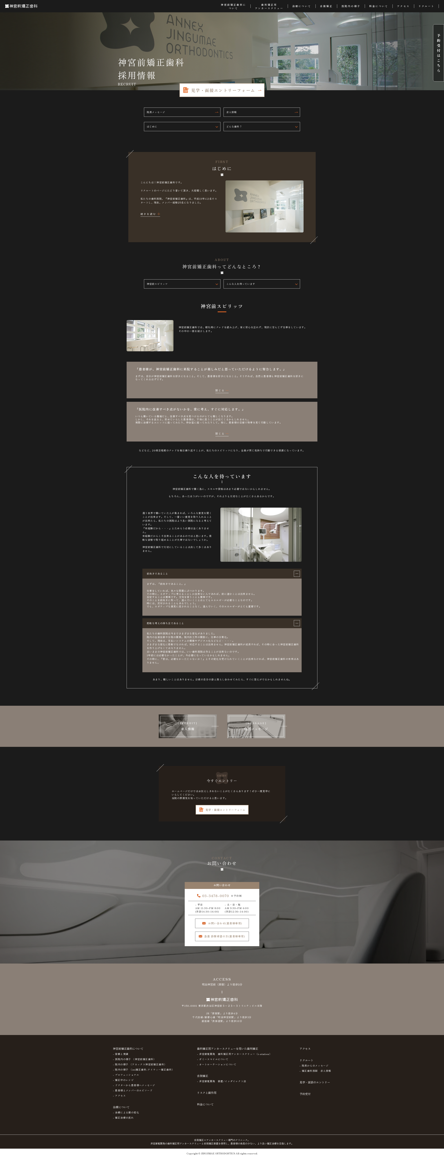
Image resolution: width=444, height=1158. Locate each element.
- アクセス (119, 1095)
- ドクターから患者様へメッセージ (134, 1085)
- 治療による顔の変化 (126, 1112)
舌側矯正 (202, 1075)
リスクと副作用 (206, 1092)
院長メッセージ (156, 112)
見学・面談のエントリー (315, 1082)
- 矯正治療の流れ (123, 1117)
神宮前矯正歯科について (128, 1048)
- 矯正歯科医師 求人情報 (315, 1071)
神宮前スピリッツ (157, 284)
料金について (205, 1104)
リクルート (306, 1060)
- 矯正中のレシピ (123, 1080)
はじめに (152, 126)
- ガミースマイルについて (213, 1059)
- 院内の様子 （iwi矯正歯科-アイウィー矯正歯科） (143, 1069)
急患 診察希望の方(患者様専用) (224, 936)
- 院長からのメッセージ (314, 1065)
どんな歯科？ (234, 126)
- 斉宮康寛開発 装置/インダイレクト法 (221, 1081)
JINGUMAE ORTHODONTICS (218, 1153)
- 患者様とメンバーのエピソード (132, 1090)
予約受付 (305, 1093)
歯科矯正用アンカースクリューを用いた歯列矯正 (227, 1048)
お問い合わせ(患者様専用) (225, 923)
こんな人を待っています (240, 284)
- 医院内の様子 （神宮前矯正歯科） (134, 1059)
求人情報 (231, 112)
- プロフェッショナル (126, 1075)
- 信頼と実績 (121, 1054)
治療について (121, 1107)
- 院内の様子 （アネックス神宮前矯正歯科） (140, 1064)
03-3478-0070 (215, 895)
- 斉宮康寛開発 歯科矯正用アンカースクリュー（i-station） (234, 1054)
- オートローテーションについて (217, 1064)
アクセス (305, 1048)
